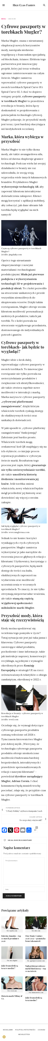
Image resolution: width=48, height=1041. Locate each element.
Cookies (41, 1030)
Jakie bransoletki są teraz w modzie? (9, 967)
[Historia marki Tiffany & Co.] (12, 982)
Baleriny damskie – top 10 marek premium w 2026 (11, 938)
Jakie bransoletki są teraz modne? (33, 999)
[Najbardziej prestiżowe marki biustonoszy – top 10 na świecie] (36, 952)
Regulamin (8, 1030)
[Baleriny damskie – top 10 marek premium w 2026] (12, 922)
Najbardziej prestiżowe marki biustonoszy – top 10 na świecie (35, 968)
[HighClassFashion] (24, 5)
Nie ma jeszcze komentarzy (20, 840)
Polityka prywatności (25, 1030)
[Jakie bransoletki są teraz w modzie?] (12, 952)
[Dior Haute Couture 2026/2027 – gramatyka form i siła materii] (36, 922)
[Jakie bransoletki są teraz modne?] (36, 983)
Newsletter (24, 1034)
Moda (3, 19)
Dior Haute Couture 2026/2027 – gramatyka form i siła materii (35, 938)
